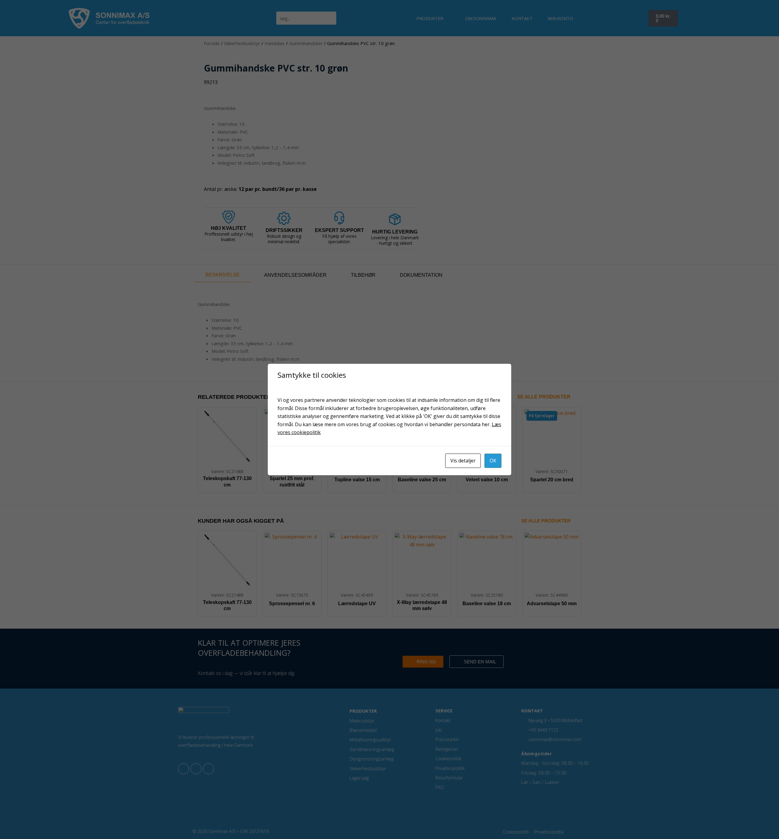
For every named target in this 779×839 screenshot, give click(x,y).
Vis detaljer (463, 460)
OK (493, 460)
